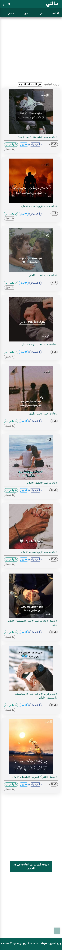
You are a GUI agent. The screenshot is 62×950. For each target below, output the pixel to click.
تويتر (22, 144)
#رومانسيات (35, 206)
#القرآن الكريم (39, 776)
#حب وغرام (50, 693)
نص (41, 13)
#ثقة (54, 624)
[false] (3, 4)
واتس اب (10, 144)
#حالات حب (50, 136)
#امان (21, 136)
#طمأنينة (37, 136)
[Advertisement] (31, 49)
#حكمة (53, 620)
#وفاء (32, 344)
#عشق (38, 482)
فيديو (11, 13)
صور (26, 13)
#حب (28, 136)
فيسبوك (35, 144)
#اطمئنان (20, 620)
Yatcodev (5, 943)
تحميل (8, 149)
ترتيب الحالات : (51, 84)
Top (57, 931)
